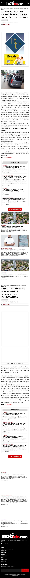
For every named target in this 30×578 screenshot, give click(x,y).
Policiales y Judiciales (8, 175)
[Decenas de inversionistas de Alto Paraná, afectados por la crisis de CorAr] (15, 265)
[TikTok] (6, 543)
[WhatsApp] (12, 27)
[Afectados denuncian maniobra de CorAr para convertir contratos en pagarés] (15, 218)
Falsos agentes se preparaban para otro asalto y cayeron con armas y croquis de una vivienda (14, 199)
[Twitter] (6, 27)
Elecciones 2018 (8, 157)
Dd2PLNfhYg (6, 24)
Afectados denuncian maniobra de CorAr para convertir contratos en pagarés (14, 167)
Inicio (2, 8)
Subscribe (25, 570)
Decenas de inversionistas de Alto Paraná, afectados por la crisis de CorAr (13, 190)
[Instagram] (3, 543)
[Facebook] (2, 27)
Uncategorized (6, 8)
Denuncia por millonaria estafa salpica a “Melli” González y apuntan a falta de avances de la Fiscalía (14, 177)
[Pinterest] (9, 27)
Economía (5, 165)
